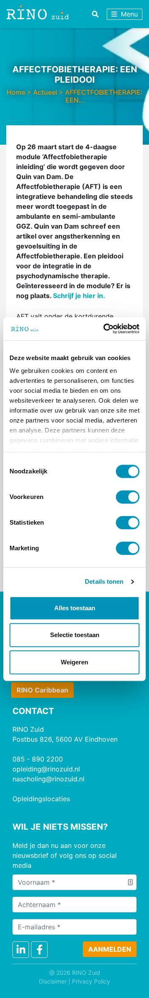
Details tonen (104, 581)
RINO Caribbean (42, 690)
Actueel (45, 92)
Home (16, 92)
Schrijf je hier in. (79, 295)
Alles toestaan (74, 607)
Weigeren (74, 662)
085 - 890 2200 (37, 759)
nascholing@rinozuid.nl (48, 779)
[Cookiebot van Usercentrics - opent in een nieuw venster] (105, 328)
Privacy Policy (91, 981)
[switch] (127, 497)
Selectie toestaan (74, 634)
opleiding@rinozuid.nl (46, 769)
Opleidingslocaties (41, 799)
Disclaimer (53, 981)
